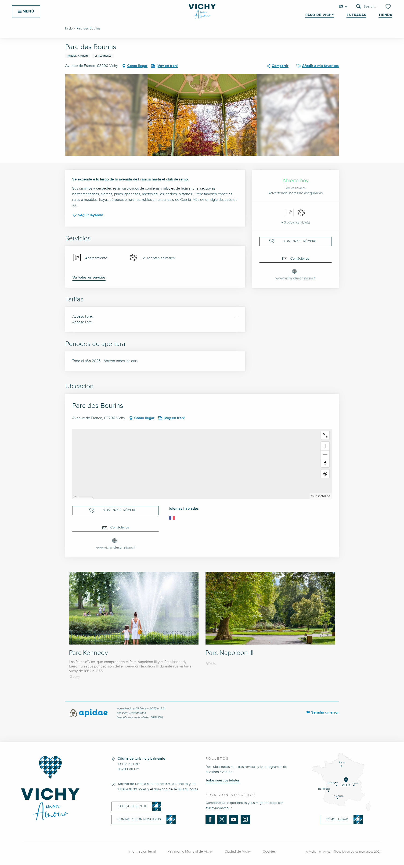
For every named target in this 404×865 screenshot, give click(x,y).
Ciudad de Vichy (237, 851)
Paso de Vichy (319, 15)
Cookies (269, 851)
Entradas (356, 15)
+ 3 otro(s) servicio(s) (295, 222)
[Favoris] (388, 6)
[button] (366, 6)
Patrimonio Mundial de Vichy (190, 851)
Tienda (385, 15)
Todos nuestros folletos (223, 780)
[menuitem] (202, 11)
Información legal (142, 851)
